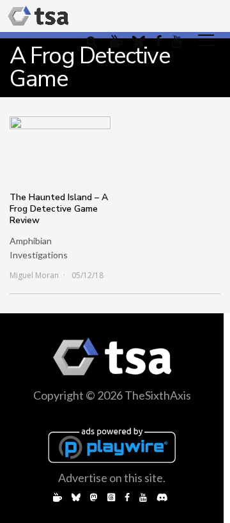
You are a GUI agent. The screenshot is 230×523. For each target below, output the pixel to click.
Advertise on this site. (111, 478)
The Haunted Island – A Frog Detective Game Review (59, 208)
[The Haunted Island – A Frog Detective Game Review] (60, 147)
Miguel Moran (34, 275)
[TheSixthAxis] (38, 16)
